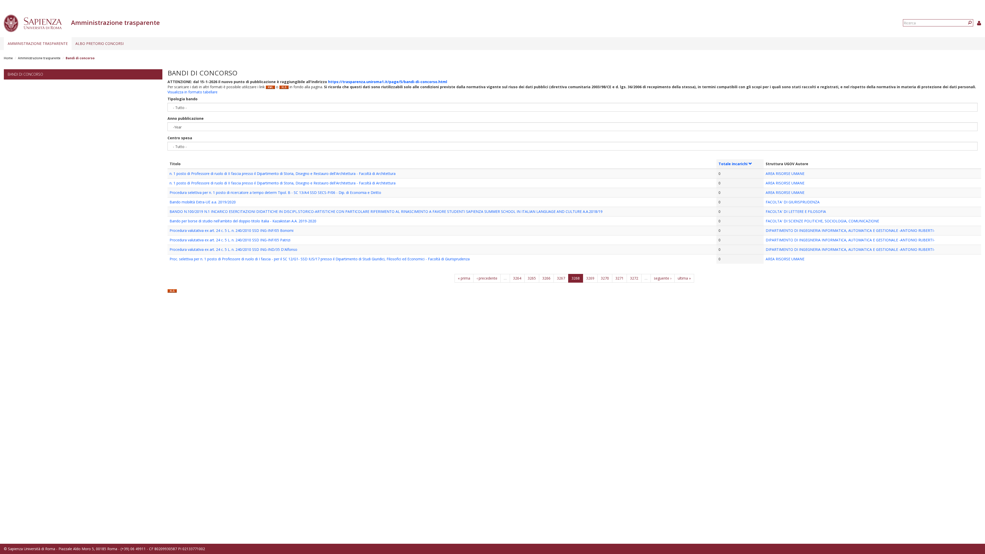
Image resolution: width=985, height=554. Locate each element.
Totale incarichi (732, 163)
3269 (590, 278)
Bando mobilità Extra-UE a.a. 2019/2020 (203, 202)
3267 (561, 278)
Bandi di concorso (25, 74)
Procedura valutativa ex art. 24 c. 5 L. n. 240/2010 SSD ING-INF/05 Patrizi (230, 240)
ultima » (684, 278)
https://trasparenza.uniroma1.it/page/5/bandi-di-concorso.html (387, 81)
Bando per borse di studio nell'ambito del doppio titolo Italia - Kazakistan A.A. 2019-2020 (243, 221)
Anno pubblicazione (186, 118)
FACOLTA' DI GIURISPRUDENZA (793, 202)
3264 (517, 278)
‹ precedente (487, 278)
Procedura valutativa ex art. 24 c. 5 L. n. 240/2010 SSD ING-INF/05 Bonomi (231, 230)
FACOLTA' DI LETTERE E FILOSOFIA (796, 211)
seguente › (662, 278)
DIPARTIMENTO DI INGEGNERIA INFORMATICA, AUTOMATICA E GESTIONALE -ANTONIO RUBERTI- (850, 230)
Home (8, 58)
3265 (532, 278)
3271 (619, 278)
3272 (634, 278)
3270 (605, 278)
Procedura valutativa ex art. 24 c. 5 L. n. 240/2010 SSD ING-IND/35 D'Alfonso (233, 249)
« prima (464, 278)
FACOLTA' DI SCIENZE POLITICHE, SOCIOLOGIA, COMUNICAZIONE (822, 221)
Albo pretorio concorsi (99, 43)
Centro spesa (180, 137)
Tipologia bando (183, 98)
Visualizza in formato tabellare (193, 92)
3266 (546, 278)
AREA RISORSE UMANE (785, 173)
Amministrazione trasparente (38, 43)
